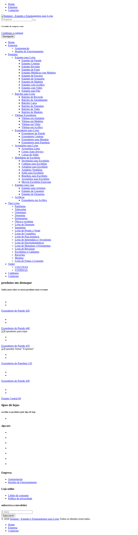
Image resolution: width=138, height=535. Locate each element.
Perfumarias (21, 218)
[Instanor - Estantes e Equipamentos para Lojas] (27, 16)
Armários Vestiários (32, 169)
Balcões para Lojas (25, 93)
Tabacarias (20, 209)
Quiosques (20, 212)
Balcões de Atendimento (34, 100)
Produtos (13, 54)
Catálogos (13, 273)
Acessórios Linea (31, 148)
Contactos (13, 10)
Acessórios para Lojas (26, 145)
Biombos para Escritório (34, 175)
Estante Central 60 (11, 398)
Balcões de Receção (32, 96)
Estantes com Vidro (32, 87)
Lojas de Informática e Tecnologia (33, 239)
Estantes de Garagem (33, 191)
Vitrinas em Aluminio (33, 118)
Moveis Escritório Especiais (36, 182)
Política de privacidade (20, 498)
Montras (19, 257)
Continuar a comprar (12, 33)
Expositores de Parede (33, 133)
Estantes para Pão (31, 90)
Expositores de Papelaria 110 (16, 363)
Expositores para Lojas (27, 130)
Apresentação (22, 48)
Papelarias (20, 206)
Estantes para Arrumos (33, 188)
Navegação (8, 36)
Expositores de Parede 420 (15, 310)
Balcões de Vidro (31, 109)
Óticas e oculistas (24, 221)
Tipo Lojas (14, 203)
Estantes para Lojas (25, 57)
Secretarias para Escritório (35, 160)
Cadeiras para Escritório (34, 163)
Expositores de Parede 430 (15, 380)
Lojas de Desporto (24, 224)
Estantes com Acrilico (33, 84)
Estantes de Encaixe (32, 75)
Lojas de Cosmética (25, 233)
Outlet (11, 264)
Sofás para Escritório (33, 172)
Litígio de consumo (18, 495)
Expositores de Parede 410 (15, 345)
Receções (20, 254)
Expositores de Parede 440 (15, 328)
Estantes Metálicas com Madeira (39, 72)
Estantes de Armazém (33, 78)
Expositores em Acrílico (34, 200)
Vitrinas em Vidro (31, 124)
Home (11, 4)
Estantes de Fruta (31, 69)
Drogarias (20, 215)
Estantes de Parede (31, 60)
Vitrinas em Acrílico (32, 127)
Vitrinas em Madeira (32, 121)
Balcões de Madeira (32, 112)
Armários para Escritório (35, 166)
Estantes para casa (24, 185)
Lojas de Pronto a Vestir (27, 230)
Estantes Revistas (31, 66)
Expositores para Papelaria (36, 142)
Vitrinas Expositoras (25, 115)
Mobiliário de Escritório (27, 157)
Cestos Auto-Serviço (32, 151)
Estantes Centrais (31, 63)
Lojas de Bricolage (25, 248)
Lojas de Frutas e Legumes (29, 260)
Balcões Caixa (29, 103)
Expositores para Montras (35, 139)
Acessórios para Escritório (35, 178)
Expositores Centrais (32, 136)
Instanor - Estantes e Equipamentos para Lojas (34, 518)
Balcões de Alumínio (33, 106)
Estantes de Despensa (33, 194)
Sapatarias (20, 227)
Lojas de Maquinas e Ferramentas (32, 245)
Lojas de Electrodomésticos (29, 242)
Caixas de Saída (30, 154)
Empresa (12, 7)
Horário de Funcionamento (29, 51)
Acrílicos (19, 197)
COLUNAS (21, 267)
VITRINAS (21, 270)
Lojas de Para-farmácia (27, 236)
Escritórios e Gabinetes (27, 251)
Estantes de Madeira (32, 81)
